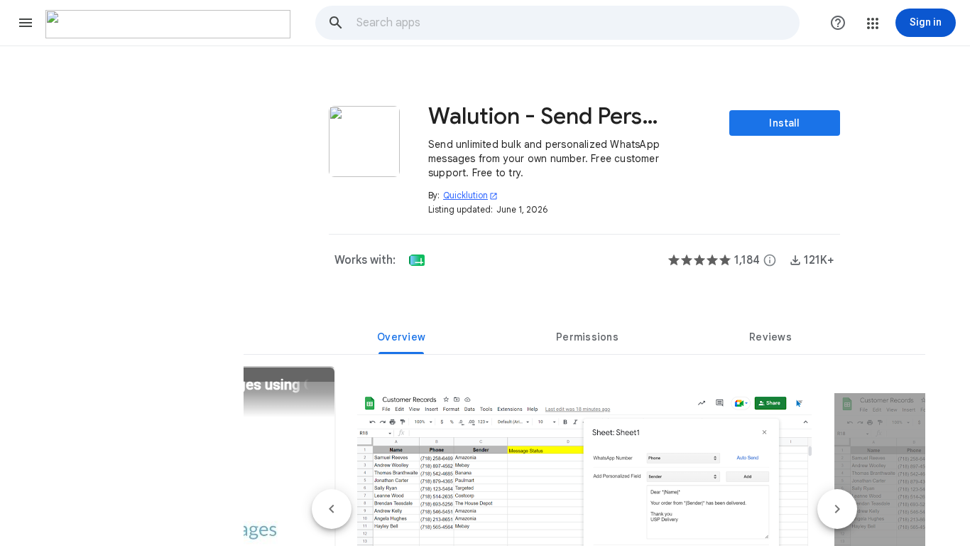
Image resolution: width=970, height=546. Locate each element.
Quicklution (470, 195)
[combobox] (577, 22)
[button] (26, 23)
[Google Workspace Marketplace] (167, 24)
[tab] (401, 337)
